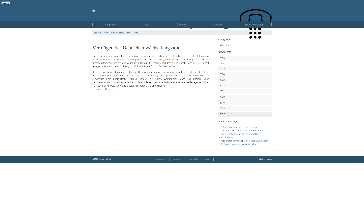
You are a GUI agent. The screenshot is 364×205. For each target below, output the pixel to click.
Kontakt (218, 24)
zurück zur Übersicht (105, 89)
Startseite (98, 33)
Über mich (182, 24)
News (146, 24)
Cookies (6, 3)
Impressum (160, 159)
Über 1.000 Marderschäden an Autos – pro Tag (244, 130)
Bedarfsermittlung (254, 24)
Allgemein (224, 45)
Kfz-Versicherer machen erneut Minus (239, 144)
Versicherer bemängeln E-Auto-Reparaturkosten (244, 141)
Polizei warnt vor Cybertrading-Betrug (239, 127)
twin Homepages (265, 159)
